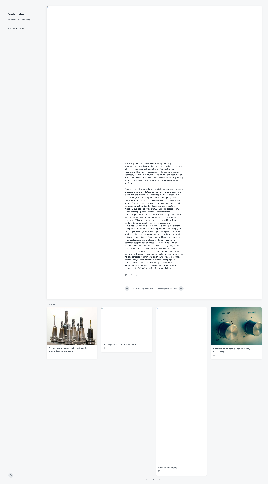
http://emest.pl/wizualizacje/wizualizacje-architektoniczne (150, 268)
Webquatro (16, 14)
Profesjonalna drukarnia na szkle (120, 344)
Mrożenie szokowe (167, 467)
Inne (135, 275)
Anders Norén (158, 480)
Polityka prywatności (17, 28)
